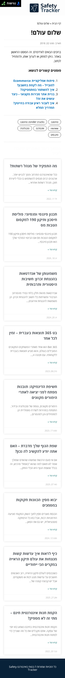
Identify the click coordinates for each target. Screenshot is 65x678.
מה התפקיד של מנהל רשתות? (33, 165)
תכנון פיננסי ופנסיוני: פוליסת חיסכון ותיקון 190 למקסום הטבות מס (34, 219)
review (54, 128)
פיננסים (54, 134)
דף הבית (56, 23)
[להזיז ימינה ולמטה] (4, 4)
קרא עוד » (52, 190)
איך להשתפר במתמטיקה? (37, 90)
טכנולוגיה (24, 128)
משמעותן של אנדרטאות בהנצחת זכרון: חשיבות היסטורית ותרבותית (38, 279)
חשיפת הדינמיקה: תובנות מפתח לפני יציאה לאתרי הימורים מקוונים (37, 392)
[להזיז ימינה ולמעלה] (4, 2)
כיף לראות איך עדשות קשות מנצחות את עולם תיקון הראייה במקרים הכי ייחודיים (33, 559)
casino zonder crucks (32, 121)
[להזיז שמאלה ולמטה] (3, 4)
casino (54, 121)
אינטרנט (40, 128)
